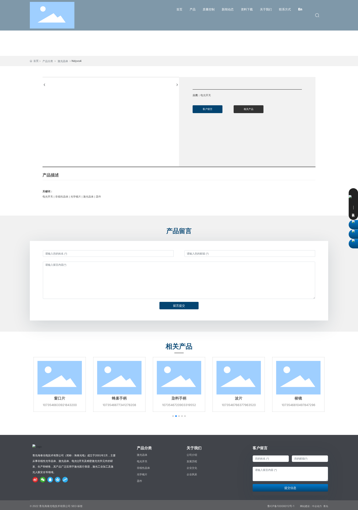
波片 (238, 398)
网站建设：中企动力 (311, 506)
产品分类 (48, 61)
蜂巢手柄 (119, 398)
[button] (173, 416)
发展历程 (192, 461)
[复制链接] (65, 479)
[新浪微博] (35, 479)
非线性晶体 (143, 467)
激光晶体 (63, 61)
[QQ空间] (57, 479)
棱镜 (298, 398)
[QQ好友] (50, 479)
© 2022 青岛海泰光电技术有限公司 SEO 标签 (56, 506)
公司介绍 (192, 454)
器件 (139, 480)
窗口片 (59, 398)
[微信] (42, 479)
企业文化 (192, 467)
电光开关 (142, 461)
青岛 (325, 506)
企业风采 (192, 474)
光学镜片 (142, 474)
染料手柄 (179, 398)
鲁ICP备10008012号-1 (280, 506)
